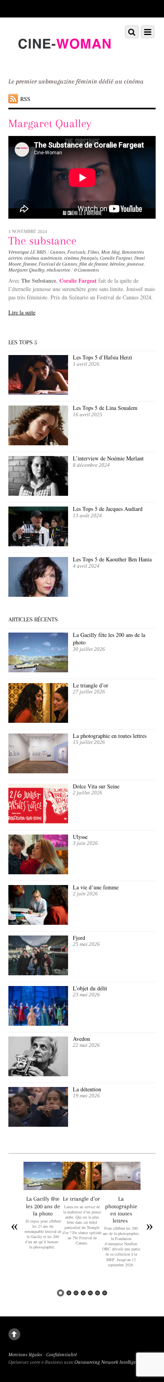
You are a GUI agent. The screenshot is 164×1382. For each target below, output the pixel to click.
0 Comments (86, 270)
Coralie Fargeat (116, 258)
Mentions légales (25, 1354)
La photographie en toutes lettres (110, 736)
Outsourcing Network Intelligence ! (109, 1362)
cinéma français (81, 258)
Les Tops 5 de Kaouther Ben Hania (112, 559)
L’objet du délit (90, 988)
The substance (42, 240)
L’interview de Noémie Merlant (108, 458)
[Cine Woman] (64, 61)
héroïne (117, 264)
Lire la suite (21, 312)
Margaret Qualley (26, 270)
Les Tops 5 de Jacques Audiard (108, 508)
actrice (15, 258)
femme (30, 264)
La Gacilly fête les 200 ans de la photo (109, 638)
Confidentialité (61, 1354)
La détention (87, 1089)
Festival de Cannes (58, 264)
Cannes (57, 252)
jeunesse (135, 264)
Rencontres (133, 252)
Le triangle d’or (91, 685)
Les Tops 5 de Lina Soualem (105, 407)
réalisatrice (58, 270)
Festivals (76, 252)
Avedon (82, 1038)
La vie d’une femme (96, 887)
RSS (25, 99)
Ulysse (80, 836)
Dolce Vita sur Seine (96, 786)
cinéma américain (43, 258)
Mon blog (110, 252)
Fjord (79, 937)
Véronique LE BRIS (27, 252)
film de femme (93, 264)
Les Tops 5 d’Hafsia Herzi (102, 357)
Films (93, 252)
